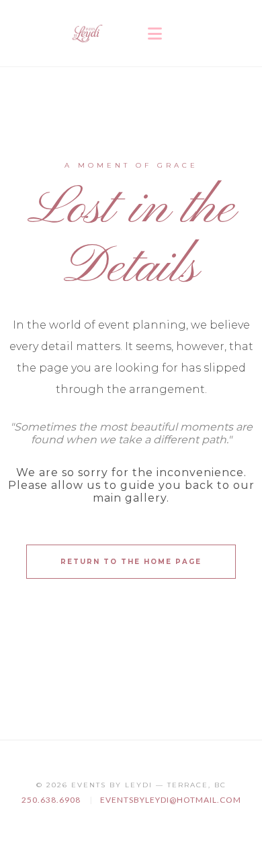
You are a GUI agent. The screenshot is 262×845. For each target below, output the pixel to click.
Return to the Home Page (131, 561)
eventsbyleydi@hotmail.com (170, 800)
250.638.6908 (52, 800)
